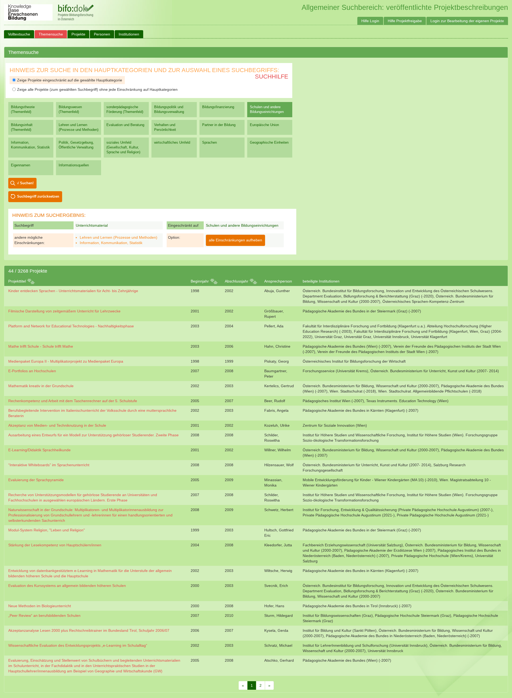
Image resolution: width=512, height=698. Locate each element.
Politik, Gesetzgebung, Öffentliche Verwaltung (76, 144)
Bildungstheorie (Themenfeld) (23, 109)
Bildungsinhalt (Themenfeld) (22, 127)
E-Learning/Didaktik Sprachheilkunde (39, 450)
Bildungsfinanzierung (218, 107)
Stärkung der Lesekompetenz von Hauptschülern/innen (54, 545)
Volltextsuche (19, 34)
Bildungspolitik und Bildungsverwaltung (169, 109)
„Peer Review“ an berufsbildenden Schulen (44, 615)
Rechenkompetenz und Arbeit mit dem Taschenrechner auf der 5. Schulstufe (72, 401)
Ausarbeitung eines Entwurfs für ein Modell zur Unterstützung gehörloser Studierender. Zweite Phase (93, 435)
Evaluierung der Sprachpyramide (36, 480)
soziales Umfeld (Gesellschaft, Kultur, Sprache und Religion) (123, 147)
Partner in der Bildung (218, 125)
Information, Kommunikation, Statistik (30, 144)
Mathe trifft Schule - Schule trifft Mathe (40, 346)
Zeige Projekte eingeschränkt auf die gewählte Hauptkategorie (69, 80)
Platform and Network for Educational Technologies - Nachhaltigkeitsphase (71, 326)
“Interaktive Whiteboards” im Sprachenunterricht (48, 465)
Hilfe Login (370, 21)
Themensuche (51, 34)
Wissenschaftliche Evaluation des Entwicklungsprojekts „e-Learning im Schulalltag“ (77, 645)
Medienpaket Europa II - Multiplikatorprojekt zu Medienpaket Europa (65, 361)
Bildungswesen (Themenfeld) (70, 109)
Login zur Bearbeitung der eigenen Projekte (467, 21)
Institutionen (129, 34)
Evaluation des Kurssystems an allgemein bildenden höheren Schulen (67, 585)
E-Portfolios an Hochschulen (32, 371)
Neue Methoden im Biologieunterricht (39, 606)
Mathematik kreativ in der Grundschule (41, 386)
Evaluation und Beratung (125, 125)
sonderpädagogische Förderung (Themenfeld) (124, 109)
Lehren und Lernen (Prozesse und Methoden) (78, 127)
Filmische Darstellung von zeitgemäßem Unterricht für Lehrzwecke (64, 311)
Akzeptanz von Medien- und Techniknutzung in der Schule (57, 425)
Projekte (78, 34)
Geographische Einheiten (269, 142)
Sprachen (209, 142)
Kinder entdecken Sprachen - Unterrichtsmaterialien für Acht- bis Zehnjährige (73, 291)
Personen (102, 34)
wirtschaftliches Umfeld (172, 142)
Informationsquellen (74, 165)
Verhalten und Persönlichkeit (165, 127)
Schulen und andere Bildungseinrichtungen (267, 109)
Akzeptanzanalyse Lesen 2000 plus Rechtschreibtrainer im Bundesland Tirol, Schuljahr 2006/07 (88, 630)
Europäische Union (264, 125)
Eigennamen (20, 165)
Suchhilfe (271, 76)
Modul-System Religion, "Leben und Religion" (46, 530)
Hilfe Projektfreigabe (405, 21)
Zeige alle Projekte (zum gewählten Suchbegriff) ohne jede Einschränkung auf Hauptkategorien (97, 89)
